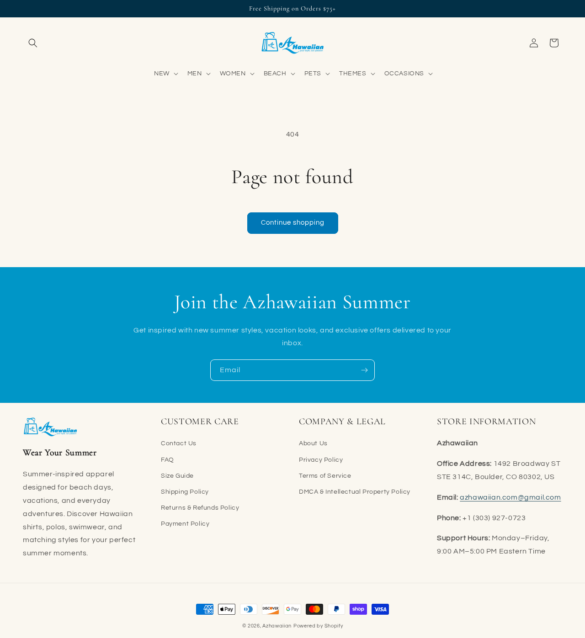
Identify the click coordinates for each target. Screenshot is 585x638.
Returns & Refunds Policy (200, 508)
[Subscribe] (364, 370)
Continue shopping (292, 222)
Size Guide (177, 475)
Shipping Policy (185, 492)
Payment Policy (185, 524)
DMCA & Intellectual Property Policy (354, 492)
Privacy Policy (321, 459)
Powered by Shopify (318, 625)
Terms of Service (325, 475)
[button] (33, 43)
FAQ (167, 459)
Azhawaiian (277, 625)
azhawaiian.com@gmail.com (510, 497)
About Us (313, 443)
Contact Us (179, 443)
